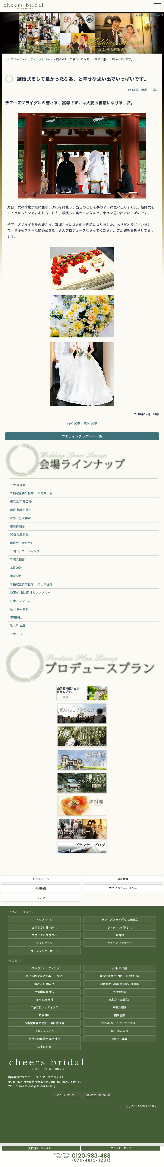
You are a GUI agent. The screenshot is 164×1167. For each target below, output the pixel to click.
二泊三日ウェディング (25, 551)
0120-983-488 (24, 1086)
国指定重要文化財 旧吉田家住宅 (31, 584)
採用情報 (41, 888)
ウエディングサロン (119, 943)
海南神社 (16, 617)
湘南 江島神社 (19, 534)
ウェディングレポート (39, 59)
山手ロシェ (44, 1046)
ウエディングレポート (44, 951)
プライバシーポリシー (123, 888)
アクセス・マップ (121, 1148)
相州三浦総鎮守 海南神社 (44, 1038)
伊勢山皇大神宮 (20, 518)
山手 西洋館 (18, 485)
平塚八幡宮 (17, 559)
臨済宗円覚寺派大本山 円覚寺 (44, 976)
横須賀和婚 (17, 526)
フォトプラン (44, 943)
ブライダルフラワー (44, 935)
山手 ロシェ (18, 634)
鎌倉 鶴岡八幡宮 (21, 510)
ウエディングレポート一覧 (82, 436)
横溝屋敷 (16, 576)
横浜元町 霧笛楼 (21, 501)
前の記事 (73, 423)
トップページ (13, 59)
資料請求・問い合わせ (41, 1148)
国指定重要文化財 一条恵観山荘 (31, 493)
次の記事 (90, 423)
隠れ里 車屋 (18, 625)
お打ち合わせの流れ (44, 927)
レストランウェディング (44, 968)
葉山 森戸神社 (19, 609)
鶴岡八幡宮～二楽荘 (145, 90)
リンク (41, 897)
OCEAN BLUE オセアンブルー (30, 592)
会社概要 (123, 879)
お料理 (120, 935)
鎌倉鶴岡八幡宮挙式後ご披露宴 (119, 984)
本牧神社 (16, 568)
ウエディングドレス (119, 927)
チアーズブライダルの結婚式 (120, 919)
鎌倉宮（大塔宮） (22, 543)
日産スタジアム (20, 601)
